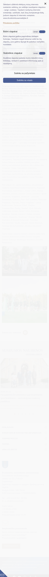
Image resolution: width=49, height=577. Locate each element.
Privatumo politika (11, 23)
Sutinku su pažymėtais (24, 73)
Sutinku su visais (24, 80)
